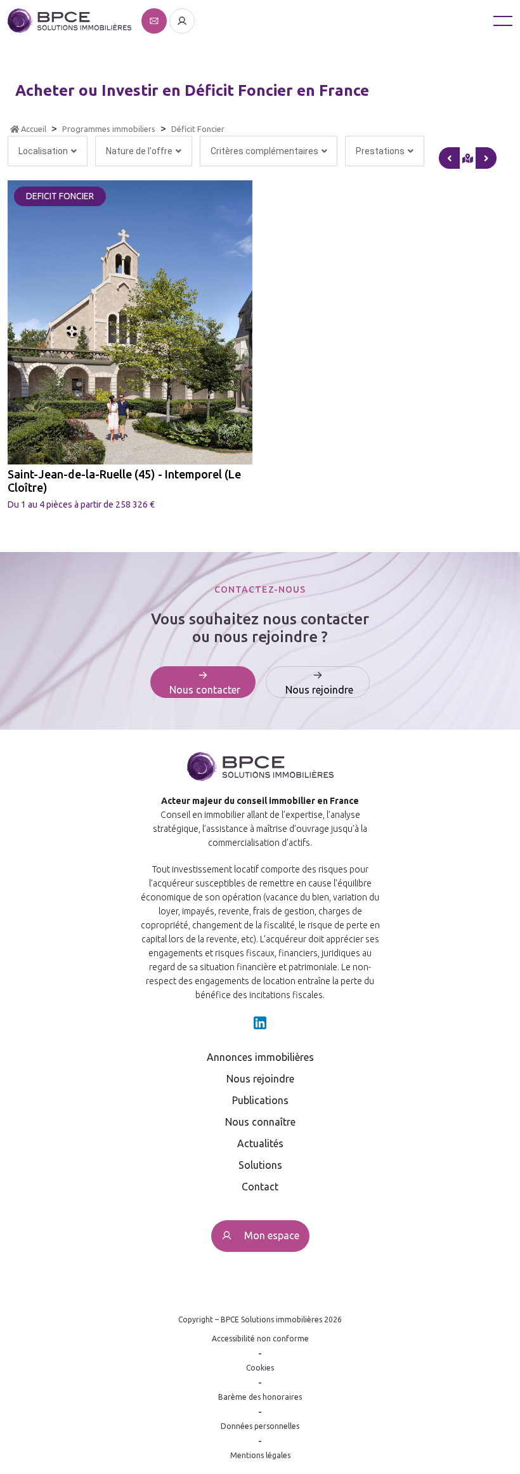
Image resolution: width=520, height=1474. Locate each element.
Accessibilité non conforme (260, 1338)
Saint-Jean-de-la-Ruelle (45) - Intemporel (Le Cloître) (124, 481)
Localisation (43, 151)
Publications (260, 1100)
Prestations (380, 151)
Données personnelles (260, 1426)
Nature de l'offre (139, 151)
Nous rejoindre (260, 1078)
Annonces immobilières (260, 1057)
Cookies (260, 1368)
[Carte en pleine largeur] (486, 158)
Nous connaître (260, 1122)
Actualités (260, 1143)
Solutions (260, 1165)
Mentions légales (260, 1455)
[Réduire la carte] (449, 158)
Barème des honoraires (260, 1397)
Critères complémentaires (264, 151)
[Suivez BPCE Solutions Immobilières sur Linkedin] (260, 1022)
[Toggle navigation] (502, 21)
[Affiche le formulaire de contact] (155, 19)
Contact (260, 1186)
